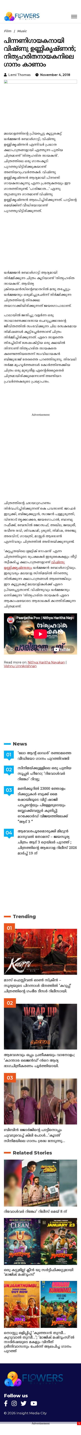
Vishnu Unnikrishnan (20, 666)
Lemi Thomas (19, 75)
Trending (24, 916)
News (20, 744)
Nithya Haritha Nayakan (46, 662)
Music (22, 31)
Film (7, 31)
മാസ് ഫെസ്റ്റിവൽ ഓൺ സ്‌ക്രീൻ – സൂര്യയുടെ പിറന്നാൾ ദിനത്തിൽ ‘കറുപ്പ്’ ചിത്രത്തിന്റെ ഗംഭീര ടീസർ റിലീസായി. (37, 986)
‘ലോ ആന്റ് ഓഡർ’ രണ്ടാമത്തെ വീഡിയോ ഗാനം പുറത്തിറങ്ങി (44, 756)
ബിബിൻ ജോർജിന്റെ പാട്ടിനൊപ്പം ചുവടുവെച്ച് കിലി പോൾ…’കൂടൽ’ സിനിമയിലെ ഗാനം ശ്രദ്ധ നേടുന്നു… (34, 1135)
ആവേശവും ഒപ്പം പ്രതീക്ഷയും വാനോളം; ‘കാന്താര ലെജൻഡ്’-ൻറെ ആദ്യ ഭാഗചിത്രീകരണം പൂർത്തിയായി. (39, 1060)
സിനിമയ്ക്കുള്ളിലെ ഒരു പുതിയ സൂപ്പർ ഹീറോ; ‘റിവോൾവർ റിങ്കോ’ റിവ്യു (44, 774)
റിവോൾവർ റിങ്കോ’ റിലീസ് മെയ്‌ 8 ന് (35, 1212)
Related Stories (32, 1153)
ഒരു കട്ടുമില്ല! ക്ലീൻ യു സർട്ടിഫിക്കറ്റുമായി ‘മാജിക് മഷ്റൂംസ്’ (38, 1272)
